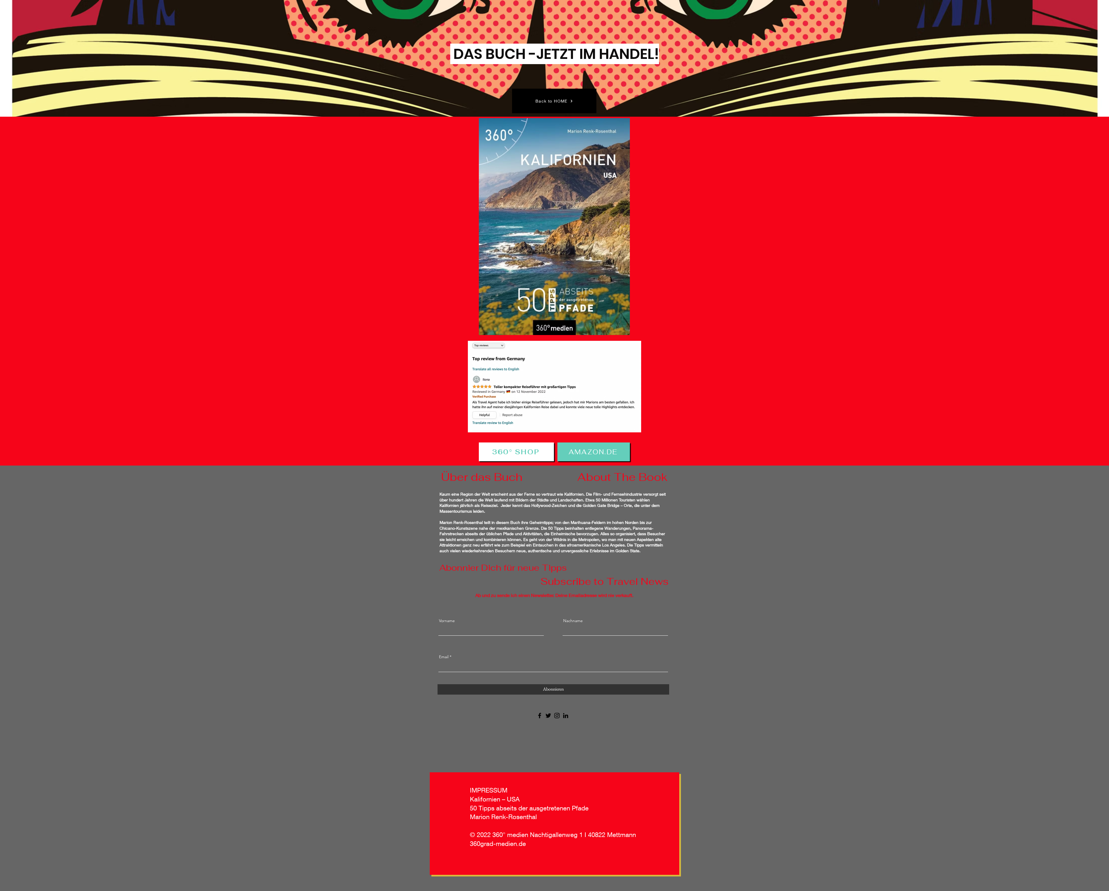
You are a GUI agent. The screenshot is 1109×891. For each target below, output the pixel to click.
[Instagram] (557, 715)
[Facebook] (539, 715)
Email (444, 657)
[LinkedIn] (565, 715)
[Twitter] (548, 715)
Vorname (447, 621)
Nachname (573, 621)
